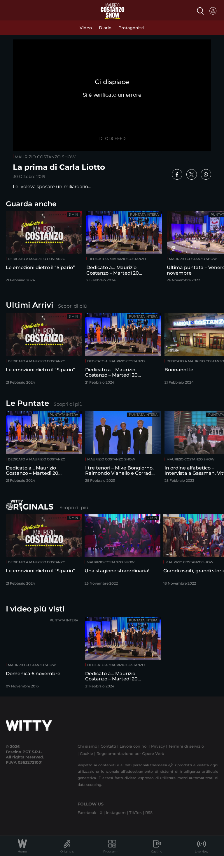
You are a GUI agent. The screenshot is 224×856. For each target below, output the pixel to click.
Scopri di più (72, 306)
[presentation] (205, 348)
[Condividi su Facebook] (177, 174)
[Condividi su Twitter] (191, 174)
